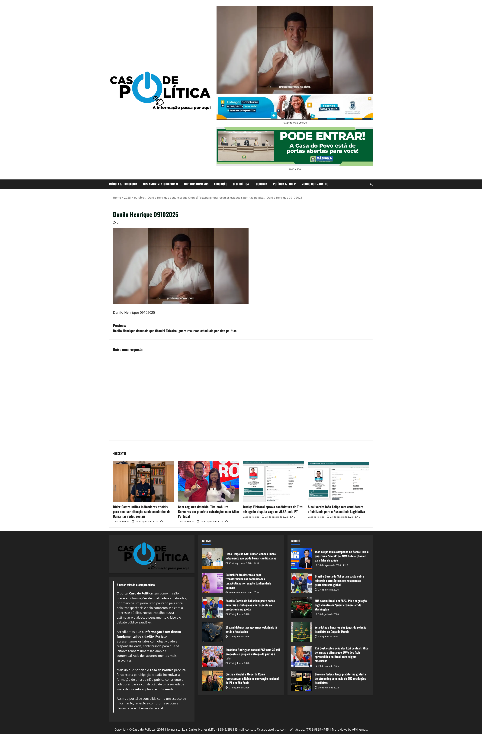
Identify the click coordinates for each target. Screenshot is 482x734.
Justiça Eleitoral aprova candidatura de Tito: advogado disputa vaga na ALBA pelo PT (273, 509)
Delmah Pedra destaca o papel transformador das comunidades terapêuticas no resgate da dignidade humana (212, 583)
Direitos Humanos (196, 184)
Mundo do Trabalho (314, 184)
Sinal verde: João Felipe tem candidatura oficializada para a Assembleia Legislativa (336, 509)
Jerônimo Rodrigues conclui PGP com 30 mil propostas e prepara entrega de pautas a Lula (212, 656)
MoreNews (339, 729)
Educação (220, 184)
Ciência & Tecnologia (123, 184)
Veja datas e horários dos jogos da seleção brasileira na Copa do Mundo (301, 632)
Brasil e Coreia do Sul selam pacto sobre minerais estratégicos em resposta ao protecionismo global (212, 607)
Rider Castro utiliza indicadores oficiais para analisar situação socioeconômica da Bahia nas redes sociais (141, 511)
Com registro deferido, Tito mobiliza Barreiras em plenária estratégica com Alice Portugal (208, 511)
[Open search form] (371, 184)
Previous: (174, 328)
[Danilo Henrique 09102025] (181, 265)
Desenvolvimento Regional (160, 184)
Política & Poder (284, 184)
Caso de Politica (121, 521)
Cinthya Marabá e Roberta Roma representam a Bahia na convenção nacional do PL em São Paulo (212, 681)
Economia (261, 184)
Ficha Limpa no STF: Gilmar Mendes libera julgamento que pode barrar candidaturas (212, 558)
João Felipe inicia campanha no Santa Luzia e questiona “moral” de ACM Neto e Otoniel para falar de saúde (301, 558)
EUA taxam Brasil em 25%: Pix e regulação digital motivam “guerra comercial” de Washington (301, 607)
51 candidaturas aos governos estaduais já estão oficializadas (212, 632)
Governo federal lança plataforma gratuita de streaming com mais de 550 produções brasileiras (301, 681)
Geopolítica (241, 184)
